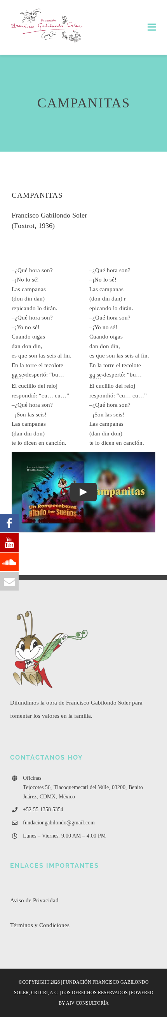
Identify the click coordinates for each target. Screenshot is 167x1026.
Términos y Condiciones (40, 925)
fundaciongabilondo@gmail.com (59, 823)
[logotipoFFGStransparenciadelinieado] (47, 10)
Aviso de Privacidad (34, 900)
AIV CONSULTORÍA (87, 1003)
